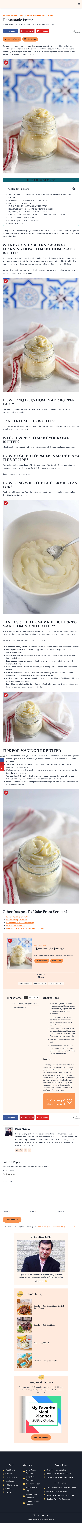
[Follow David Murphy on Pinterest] (29, 1150)
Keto (32, 15)
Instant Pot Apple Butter (16, 920)
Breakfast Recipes (10, 15)
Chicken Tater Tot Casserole (58, 1499)
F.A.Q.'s (8, 1492)
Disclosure (9, 1481)
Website (60, 1211)
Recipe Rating (8, 1171)
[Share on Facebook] (2, 760)
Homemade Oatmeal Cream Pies (60, 1495)
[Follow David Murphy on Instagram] (25, 1150)
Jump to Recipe (13, 39)
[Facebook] (39, 1515)
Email (33, 1211)
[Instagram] (34, 1515)
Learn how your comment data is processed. (56, 1227)
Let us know (51, 1104)
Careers (8, 1488)
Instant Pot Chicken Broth (17, 917)
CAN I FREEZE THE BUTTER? (20, 203)
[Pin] (6, 62)
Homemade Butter (16, 223)
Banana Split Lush (41, 1343)
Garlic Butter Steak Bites (56, 1491)
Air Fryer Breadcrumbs (15, 925)
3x (34, 998)
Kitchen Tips (40, 15)
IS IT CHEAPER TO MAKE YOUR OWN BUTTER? (27, 206)
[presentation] (24, 1307)
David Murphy (9, 24)
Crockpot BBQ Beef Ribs (44, 1325)
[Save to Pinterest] (2, 764)
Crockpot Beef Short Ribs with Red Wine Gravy (49, 1307)
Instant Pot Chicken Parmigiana (59, 1477)
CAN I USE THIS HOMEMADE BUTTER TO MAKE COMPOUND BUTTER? (37, 214)
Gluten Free (24, 15)
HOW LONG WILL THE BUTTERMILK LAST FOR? (28, 212)
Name (7, 1211)
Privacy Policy (11, 1477)
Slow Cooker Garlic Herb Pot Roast (61, 1488)
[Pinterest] (43, 1515)
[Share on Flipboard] (2, 768)
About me (39, 1281)
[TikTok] (48, 1515)
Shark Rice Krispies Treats (45, 1361)
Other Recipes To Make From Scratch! (24, 220)
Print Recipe (31, 39)
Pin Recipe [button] (56, 961)
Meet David (10, 1470)
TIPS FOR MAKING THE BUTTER (21, 217)
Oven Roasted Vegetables (57, 1470)
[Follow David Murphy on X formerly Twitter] (21, 1150)
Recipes (50, 15)
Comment (8, 1181)
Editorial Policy (11, 1485)
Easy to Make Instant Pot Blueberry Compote (25, 928)
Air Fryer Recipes (33, 1484)
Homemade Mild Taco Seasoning (20, 922)
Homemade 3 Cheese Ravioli (58, 1473)
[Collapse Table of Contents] (73, 188)
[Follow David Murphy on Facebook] (17, 1150)
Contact (8, 1473)
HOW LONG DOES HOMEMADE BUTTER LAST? (27, 200)
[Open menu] (79, 4)
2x (30, 998)
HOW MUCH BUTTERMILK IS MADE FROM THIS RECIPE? (31, 209)
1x (25, 998)
